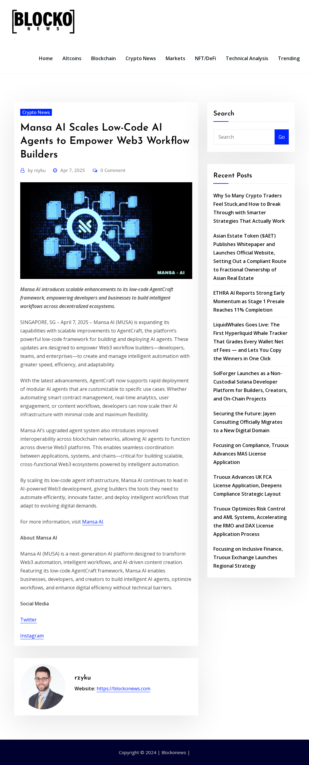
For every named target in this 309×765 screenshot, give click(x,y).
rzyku (37, 170)
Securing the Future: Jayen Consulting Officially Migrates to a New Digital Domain (247, 422)
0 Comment (113, 170)
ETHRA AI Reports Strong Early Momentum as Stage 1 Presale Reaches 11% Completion (249, 301)
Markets (175, 58)
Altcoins (71, 58)
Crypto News (141, 58)
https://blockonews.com (123, 688)
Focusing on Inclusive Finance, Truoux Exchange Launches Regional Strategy (248, 557)
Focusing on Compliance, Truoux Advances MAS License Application (251, 453)
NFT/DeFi (205, 58)
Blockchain (103, 58)
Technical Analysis (247, 58)
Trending (289, 58)
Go (282, 137)
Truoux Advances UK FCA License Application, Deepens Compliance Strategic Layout (247, 485)
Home (46, 58)
